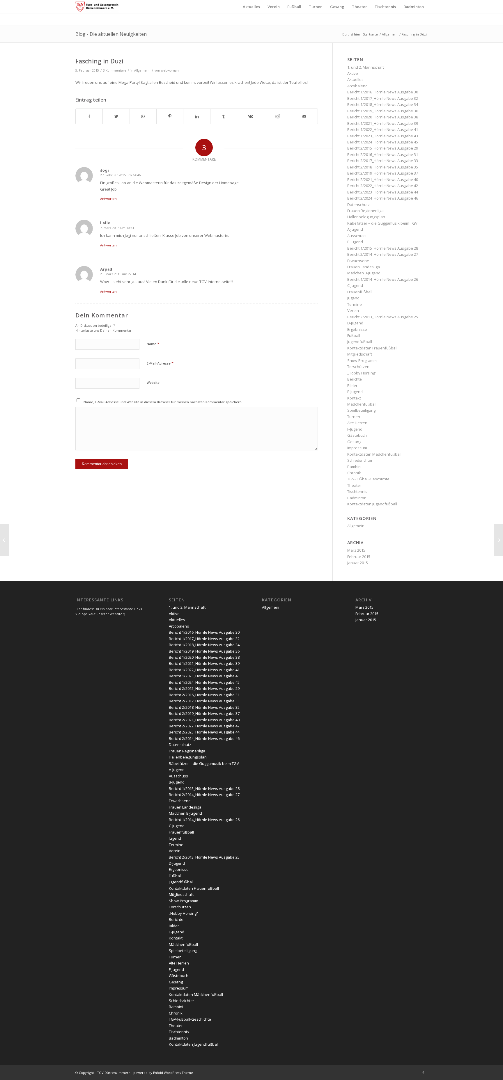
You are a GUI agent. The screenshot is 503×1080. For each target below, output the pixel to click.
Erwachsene (358, 260)
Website (153, 382)
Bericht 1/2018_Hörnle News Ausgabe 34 (382, 104)
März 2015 (356, 550)
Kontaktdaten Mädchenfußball (374, 454)
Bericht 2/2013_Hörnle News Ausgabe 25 (382, 316)
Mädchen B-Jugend (363, 273)
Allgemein (390, 34)
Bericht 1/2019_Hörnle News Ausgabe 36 (382, 110)
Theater (354, 485)
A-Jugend (355, 229)
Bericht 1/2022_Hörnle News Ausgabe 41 (382, 129)
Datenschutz (358, 204)
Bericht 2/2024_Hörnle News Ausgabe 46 (382, 198)
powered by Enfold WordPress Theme (163, 1072)
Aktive (352, 73)
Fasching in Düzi (99, 61)
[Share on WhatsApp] (143, 116)
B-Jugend (355, 241)
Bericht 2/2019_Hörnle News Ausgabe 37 (382, 173)
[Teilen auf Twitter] (116, 116)
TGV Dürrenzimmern (113, 1072)
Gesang (354, 441)
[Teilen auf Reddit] (277, 116)
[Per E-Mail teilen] (304, 116)
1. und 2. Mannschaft (365, 67)
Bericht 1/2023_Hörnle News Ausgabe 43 (382, 135)
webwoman (170, 70)
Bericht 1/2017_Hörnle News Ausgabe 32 (382, 98)
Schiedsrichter (360, 460)
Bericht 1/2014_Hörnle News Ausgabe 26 (382, 279)
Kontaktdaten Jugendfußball (372, 504)
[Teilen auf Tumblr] (223, 116)
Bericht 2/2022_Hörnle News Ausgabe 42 (382, 185)
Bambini (354, 466)
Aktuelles (355, 79)
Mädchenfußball (361, 404)
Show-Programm (362, 360)
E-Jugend (355, 391)
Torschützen (358, 366)
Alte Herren (357, 422)
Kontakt (354, 398)
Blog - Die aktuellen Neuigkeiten (111, 34)
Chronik (354, 472)
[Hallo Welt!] (4, 540)
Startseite (370, 34)
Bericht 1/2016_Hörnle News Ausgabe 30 (382, 92)
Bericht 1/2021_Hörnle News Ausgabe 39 (382, 123)
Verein (353, 310)
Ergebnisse (357, 329)
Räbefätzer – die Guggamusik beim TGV (382, 223)
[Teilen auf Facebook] (89, 116)
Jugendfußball (359, 341)
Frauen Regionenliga (365, 210)
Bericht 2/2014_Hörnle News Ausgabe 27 (382, 254)
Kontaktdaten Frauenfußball (372, 348)
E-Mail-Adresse (160, 363)
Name (153, 343)
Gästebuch (357, 435)
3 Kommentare (114, 70)
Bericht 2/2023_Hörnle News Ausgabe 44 (382, 192)
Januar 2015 (357, 562)
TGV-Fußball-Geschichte (368, 479)
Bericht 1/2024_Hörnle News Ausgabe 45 (382, 142)
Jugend (353, 298)
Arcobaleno (357, 85)
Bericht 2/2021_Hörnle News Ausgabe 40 (382, 179)
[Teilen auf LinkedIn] (196, 116)
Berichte (354, 379)
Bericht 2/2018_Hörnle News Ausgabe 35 (382, 167)
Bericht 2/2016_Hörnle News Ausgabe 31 (382, 154)
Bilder (352, 385)
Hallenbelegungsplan (366, 216)
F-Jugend (354, 429)
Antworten (108, 198)
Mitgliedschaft (359, 354)
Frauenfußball (359, 291)
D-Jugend (355, 323)
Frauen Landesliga (363, 266)
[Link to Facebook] (423, 1072)
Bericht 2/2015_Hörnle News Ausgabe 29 (382, 148)
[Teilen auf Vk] (250, 116)
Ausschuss (356, 235)
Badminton (356, 497)
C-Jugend (355, 285)
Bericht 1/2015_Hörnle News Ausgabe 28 (382, 248)
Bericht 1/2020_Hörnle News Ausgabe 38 (382, 117)
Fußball (353, 335)
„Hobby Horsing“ (361, 373)
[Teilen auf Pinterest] (170, 116)
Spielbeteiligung (361, 410)
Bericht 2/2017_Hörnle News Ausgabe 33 (382, 160)
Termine (354, 304)
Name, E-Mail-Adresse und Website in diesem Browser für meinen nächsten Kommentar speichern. (163, 402)
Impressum (357, 447)
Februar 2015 (358, 556)
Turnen (353, 416)
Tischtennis (357, 491)
